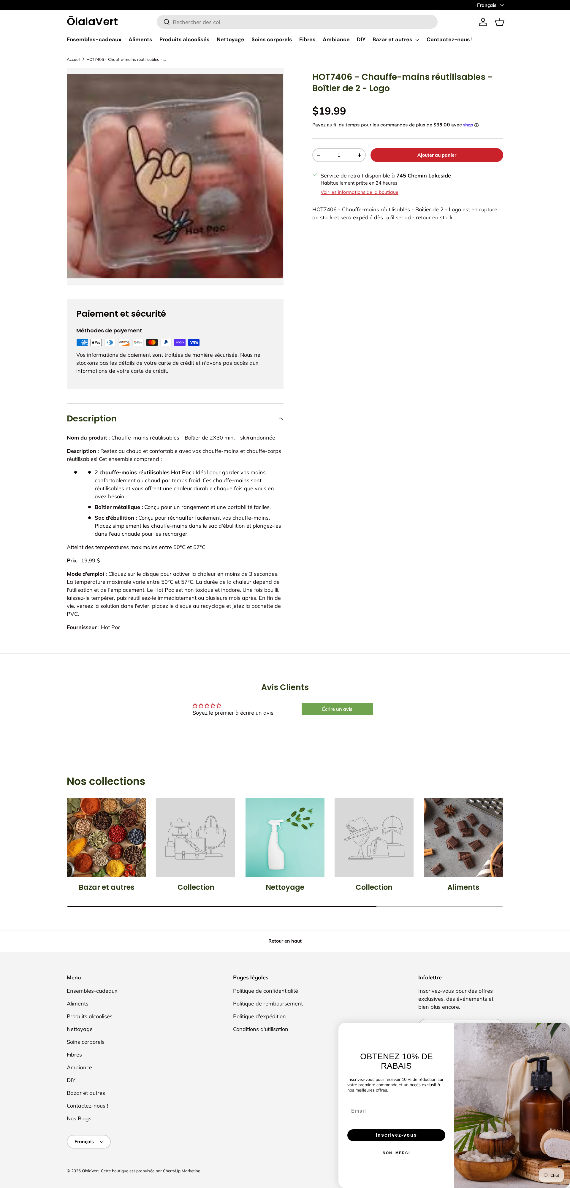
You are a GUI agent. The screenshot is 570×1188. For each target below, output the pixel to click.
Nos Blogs (79, 1118)
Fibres (307, 39)
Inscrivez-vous (396, 1135)
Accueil (73, 59)
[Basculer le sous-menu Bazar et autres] (417, 39)
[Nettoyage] (285, 837)
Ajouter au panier (436, 155)
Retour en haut (285, 941)
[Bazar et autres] (106, 837)
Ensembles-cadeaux (94, 39)
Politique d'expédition (259, 1016)
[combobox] (297, 22)
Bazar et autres (392, 39)
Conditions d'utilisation (260, 1029)
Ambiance (336, 39)
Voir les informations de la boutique (359, 192)
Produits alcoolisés (184, 39)
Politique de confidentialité (265, 990)
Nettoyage (230, 39)
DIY (361, 39)
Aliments (140, 39)
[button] (499, 21)
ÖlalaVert (90, 1170)
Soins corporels (271, 39)
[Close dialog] (563, 1029)
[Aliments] (463, 837)
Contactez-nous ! (450, 39)
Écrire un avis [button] (337, 709)
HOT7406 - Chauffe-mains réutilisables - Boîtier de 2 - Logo (126, 59)
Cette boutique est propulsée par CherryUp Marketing (150, 1170)
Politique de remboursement (268, 1003)
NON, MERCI (396, 1153)
